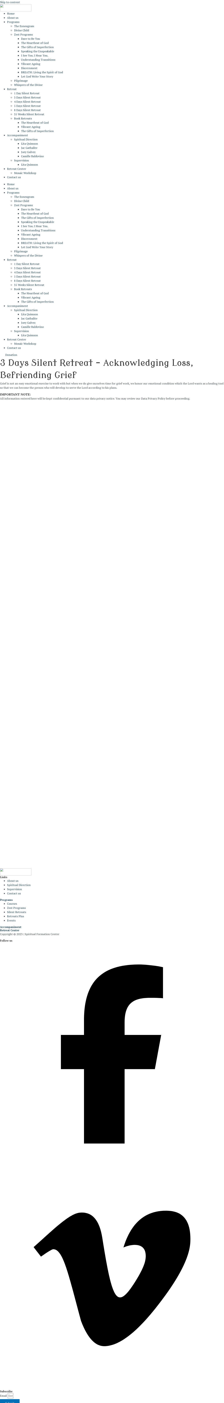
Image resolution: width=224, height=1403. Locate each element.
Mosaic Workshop (25, 173)
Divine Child (21, 30)
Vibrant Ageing (30, 64)
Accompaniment (17, 135)
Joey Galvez (28, 152)
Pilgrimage (21, 81)
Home (11, 13)
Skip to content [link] (10, 2)
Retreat (12, 89)
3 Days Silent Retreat (27, 97)
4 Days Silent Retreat (27, 102)
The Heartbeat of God (35, 43)
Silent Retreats (16, 912)
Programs (13, 22)
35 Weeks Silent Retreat (29, 114)
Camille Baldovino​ (32, 156)
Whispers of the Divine (28, 85)
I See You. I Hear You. (34, 55)
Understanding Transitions (38, 60)
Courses (12, 904)
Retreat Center (16, 169)
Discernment (29, 68)
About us (12, 18)
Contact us (14, 177)
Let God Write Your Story (37, 76)
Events (11, 920)
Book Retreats (23, 118)
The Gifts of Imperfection (37, 47)
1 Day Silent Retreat (27, 93)
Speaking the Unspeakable (37, 51)
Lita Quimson (29, 143)
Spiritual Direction (26, 139)
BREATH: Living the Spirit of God (42, 72)
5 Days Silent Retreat (27, 106)
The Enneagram (24, 26)
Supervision (21, 160)
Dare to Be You (30, 39)
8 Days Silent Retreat (27, 110)
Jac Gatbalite (29, 148)
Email (3, 1396)
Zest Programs (23, 34)
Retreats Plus (15, 916)
